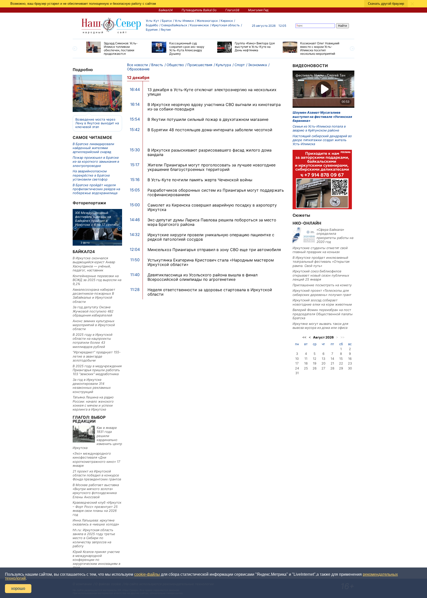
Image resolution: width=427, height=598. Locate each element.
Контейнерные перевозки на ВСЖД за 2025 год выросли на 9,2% (97, 280)
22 (341, 363)
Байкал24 (166, 10)
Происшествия (199, 65)
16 (350, 359)
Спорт (240, 65)
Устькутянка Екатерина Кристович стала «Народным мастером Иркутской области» (211, 262)
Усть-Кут (152, 21)
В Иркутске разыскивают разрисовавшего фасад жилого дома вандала (210, 152)
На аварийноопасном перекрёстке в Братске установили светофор (91, 175)
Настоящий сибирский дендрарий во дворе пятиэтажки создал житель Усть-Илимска (322, 140)
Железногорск (207, 21)
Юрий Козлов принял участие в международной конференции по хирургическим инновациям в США (96, 560)
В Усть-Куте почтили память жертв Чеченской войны (200, 179)
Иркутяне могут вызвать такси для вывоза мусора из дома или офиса (320, 326)
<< (304, 337)
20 (323, 363)
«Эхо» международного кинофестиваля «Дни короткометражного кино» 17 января (96, 459)
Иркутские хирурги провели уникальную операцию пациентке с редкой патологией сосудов (211, 237)
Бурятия (152, 29)
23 (350, 363)
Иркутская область (226, 25)
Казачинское (199, 25)
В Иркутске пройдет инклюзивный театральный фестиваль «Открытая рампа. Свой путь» (321, 262)
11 (305, 359)
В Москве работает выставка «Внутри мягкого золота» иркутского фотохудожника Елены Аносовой (96, 491)
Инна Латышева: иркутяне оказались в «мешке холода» (96, 522)
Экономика (257, 65)
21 (332, 363)
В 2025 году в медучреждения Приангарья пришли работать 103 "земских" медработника (97, 370)
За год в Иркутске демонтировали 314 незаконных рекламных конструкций (92, 386)
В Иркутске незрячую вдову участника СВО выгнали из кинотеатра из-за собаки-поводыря (214, 106)
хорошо (18, 588)
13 (323, 359)
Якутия (166, 29)
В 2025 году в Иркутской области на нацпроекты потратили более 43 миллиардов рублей (92, 341)
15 (341, 359)
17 (297, 363)
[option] (115, 48)
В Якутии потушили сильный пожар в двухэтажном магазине (208, 119)
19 (314, 363)
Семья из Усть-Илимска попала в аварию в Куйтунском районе (319, 128)
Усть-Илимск (184, 21)
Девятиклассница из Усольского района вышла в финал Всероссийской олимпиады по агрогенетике (202, 277)
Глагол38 (232, 10)
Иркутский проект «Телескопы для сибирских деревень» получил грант (322, 292)
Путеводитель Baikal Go (199, 10)
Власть (157, 65)
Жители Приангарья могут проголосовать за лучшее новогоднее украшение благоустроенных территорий (212, 167)
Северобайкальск (174, 25)
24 (297, 368)
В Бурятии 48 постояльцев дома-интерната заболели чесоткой (210, 129)
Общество (175, 65)
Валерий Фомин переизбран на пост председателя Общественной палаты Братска (323, 314)
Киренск (227, 21)
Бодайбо (152, 25)
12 (314, 359)
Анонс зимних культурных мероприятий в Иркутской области (94, 325)
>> (342, 337)
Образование (138, 69)
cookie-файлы (147, 574)
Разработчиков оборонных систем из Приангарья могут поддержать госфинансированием (216, 192)
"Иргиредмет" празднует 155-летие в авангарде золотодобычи (97, 356)
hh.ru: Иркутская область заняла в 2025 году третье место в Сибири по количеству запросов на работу (94, 538)
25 (306, 368)
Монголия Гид (258, 10)
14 (332, 359)
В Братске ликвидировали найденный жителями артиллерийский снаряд (93, 148)
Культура (223, 65)
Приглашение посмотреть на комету (322, 285)
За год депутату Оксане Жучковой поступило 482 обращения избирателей (93, 311)
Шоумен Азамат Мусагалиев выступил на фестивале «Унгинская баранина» (322, 116)
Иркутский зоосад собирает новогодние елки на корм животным (322, 302)
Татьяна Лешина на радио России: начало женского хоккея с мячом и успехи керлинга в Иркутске (93, 403)
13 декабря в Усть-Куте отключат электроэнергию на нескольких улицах (212, 92)
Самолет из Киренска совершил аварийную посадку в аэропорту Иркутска (212, 207)
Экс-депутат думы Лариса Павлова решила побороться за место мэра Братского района (212, 222)
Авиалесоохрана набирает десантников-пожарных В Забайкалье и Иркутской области (94, 295)
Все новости (137, 65)
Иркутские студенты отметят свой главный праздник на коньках (320, 250)
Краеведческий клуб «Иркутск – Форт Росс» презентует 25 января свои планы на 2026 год (97, 508)
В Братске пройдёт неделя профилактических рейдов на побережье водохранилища (96, 189)
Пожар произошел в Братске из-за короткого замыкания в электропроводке (96, 162)
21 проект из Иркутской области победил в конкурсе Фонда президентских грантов (97, 475)
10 (297, 359)
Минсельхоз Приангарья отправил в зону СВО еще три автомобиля (214, 249)
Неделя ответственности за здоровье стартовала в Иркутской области (210, 292)
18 (306, 363)
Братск (167, 21)
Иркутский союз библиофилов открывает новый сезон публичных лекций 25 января (321, 275)
